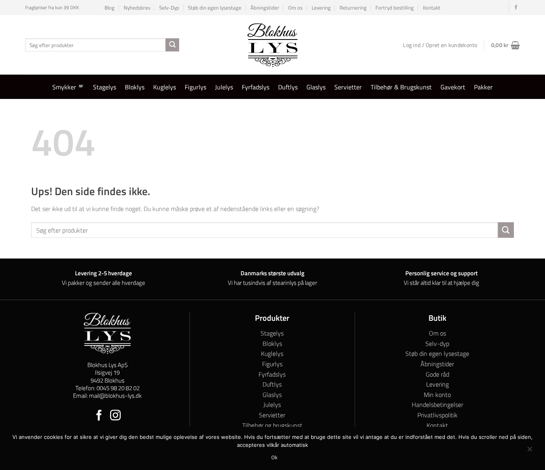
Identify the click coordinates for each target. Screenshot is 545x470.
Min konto (437, 394)
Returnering (353, 8)
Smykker (64, 87)
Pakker (483, 87)
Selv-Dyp (169, 8)
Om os (295, 8)
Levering (321, 8)
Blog (110, 8)
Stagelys (104, 87)
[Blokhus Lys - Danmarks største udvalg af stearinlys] (272, 45)
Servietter (348, 87)
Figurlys (195, 87)
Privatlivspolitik (437, 415)
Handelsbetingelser (437, 404)
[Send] (172, 45)
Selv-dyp (437, 343)
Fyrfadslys (255, 87)
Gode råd (437, 374)
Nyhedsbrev (137, 8)
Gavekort (452, 87)
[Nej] (529, 450)
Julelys (224, 87)
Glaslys (316, 87)
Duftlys (288, 87)
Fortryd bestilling (394, 8)
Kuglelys (164, 87)
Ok (274, 457)
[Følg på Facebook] (515, 7)
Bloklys (134, 87)
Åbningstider (265, 8)
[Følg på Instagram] (115, 416)
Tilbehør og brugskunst (272, 425)
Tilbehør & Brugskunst (401, 87)
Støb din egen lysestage (214, 8)
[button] (505, 45)
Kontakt (431, 8)
